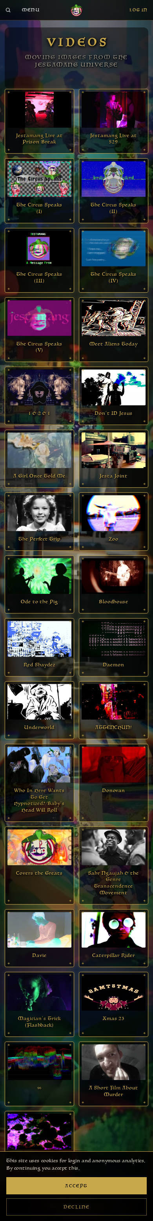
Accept (76, 1186)
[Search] (8, 10)
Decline (77, 1207)
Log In (138, 10)
